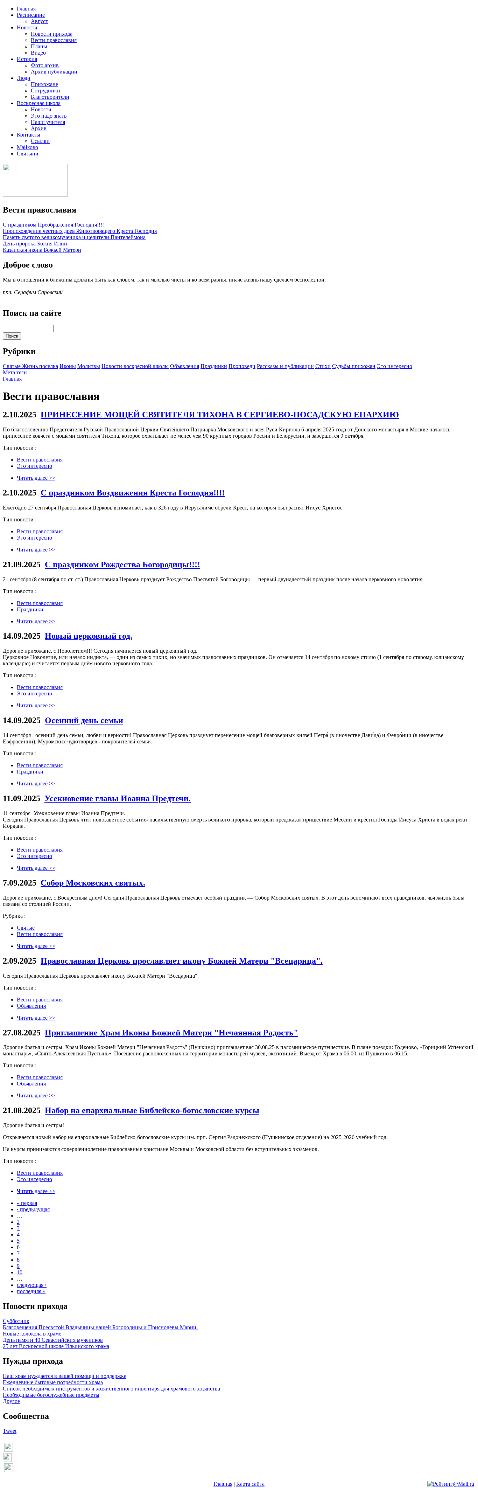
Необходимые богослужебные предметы (51, 1395)
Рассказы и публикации (285, 366)
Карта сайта (250, 1484)
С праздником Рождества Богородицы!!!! (122, 564)
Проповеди (242, 366)
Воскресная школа (39, 103)
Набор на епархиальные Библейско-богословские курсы (152, 1110)
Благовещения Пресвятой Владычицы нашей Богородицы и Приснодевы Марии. (100, 1327)
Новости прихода (51, 34)
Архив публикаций (54, 72)
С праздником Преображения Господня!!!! (53, 225)
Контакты (28, 135)
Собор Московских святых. (93, 882)
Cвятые (12, 366)
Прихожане (44, 84)
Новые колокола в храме (32, 1334)
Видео (38, 53)
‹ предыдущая (33, 1209)
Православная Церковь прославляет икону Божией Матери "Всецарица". (182, 960)
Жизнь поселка (40, 366)
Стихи (323, 366)
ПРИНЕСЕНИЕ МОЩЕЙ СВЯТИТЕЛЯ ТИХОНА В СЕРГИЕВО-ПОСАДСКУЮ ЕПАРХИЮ (220, 414)
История (27, 59)
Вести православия (54, 40)
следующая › (32, 1285)
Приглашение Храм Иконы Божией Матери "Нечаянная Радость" (171, 1032)
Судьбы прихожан (353, 366)
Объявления (184, 366)
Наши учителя (48, 122)
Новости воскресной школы (135, 366)
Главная (26, 9)
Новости (27, 27)
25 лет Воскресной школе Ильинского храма (56, 1346)
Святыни (27, 154)
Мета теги (15, 372)
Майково (27, 147)
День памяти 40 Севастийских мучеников (53, 1340)
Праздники (214, 366)
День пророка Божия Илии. (36, 244)
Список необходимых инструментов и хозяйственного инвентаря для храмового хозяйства (111, 1389)
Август (39, 21)
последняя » (31, 1291)
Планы (39, 46)
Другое (11, 1401)
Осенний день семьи (84, 720)
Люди (23, 78)
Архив (39, 128)
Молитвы (88, 366)
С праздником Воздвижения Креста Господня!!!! (133, 492)
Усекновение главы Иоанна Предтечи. (117, 798)
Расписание (31, 15)
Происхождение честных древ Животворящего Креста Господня (80, 231)
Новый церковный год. (88, 635)
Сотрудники (45, 90)
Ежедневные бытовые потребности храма (53, 1382)
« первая (27, 1203)
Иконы (67, 366)
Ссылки (40, 141)
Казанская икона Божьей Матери (42, 250)
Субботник (16, 1321)
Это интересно (394, 366)
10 (19, 1272)
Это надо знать (48, 116)
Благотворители (50, 97)
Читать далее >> (36, 478)
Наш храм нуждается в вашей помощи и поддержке (64, 1376)
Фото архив (45, 65)
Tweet (9, 1431)
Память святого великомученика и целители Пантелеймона (74, 237)
